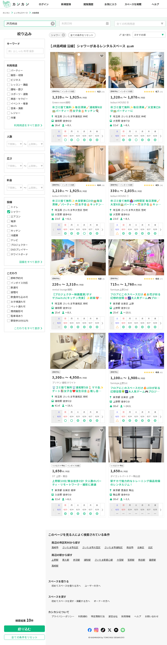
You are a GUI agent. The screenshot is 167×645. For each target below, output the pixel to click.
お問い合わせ (152, 616)
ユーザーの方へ (93, 585)
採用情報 (125, 616)
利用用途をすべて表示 (27, 125)
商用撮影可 (17, 311)
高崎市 (55, 547)
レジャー (15, 113)
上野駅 (55, 559)
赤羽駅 (76, 559)
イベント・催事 (19, 103)
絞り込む (24, 629)
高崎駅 (55, 565)
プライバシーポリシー (63, 616)
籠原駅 (152, 559)
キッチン (16, 230)
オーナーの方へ (102, 601)
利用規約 (82, 616)
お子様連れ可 (18, 301)
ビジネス (16, 80)
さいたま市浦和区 (113, 547)
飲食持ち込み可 (19, 297)
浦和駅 (87, 559)
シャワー (16, 211)
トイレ (14, 207)
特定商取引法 (98, 616)
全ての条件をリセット (24, 637)
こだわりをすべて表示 (27, 328)
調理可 (14, 292)
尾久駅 (65, 559)
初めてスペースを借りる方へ (66, 585)
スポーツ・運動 (19, 94)
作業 (13, 117)
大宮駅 (120, 559)
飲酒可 (14, 287)
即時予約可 (17, 278)
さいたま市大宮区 (91, 547)
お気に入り (111, 4)
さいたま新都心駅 (104, 559)
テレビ (14, 240)
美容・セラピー (19, 98)
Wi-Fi (14, 226)
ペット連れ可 (18, 306)
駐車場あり (17, 316)
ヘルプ (155, 4)
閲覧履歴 (88, 4)
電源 (13, 221)
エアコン (16, 216)
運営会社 (113, 616)
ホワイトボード (19, 254)
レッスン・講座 (19, 84)
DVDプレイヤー (19, 249)
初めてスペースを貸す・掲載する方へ (71, 601)
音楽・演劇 (17, 108)
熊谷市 (130, 547)
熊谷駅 (141, 559)
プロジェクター (19, 244)
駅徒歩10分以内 (19, 320)
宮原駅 (131, 559)
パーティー (17, 70)
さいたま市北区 (70, 547)
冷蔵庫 (14, 235)
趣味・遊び (17, 89)
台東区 (140, 547)
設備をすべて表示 (29, 262)
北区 (150, 547)
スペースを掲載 (133, 4)
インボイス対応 (19, 282)
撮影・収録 (17, 75)
